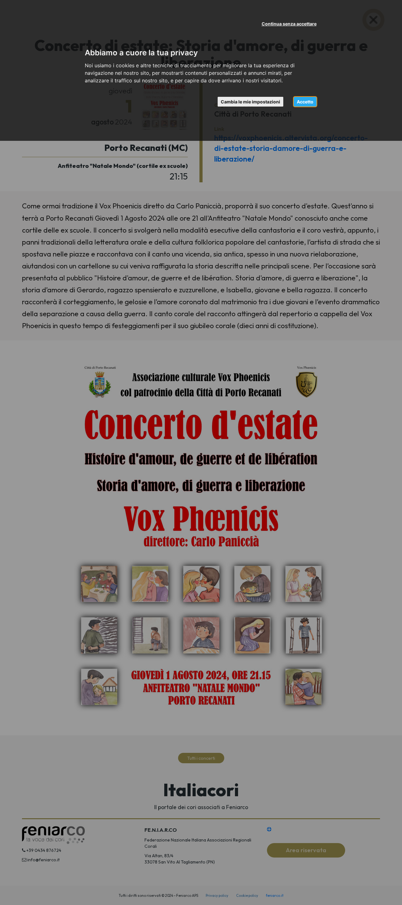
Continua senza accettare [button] (289, 23)
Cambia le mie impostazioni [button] (250, 101)
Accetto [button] (305, 101)
